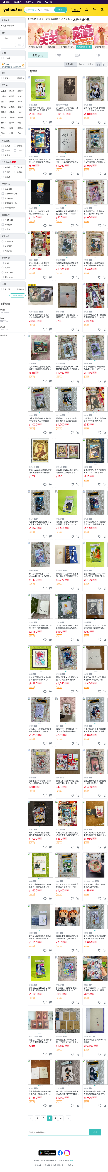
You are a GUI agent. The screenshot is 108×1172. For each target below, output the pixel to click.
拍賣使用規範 (58, 1165)
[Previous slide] (29, 88)
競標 (77, 55)
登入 (76, 9)
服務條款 (38, 1165)
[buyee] (13, 65)
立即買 (57, 55)
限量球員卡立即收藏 (68, 47)
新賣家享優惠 (100, 47)
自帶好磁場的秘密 (35, 47)
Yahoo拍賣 (12, 10)
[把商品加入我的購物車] (50, 122)
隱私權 (47, 1165)
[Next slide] (51, 88)
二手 (97, 55)
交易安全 (69, 1165)
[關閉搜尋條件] (38, 9)
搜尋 (95, 1132)
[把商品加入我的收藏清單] (44, 122)
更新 (72, 1160)
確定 (19, 44)
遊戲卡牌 (51, 47)
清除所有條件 (17, 295)
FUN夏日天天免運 (84, 47)
